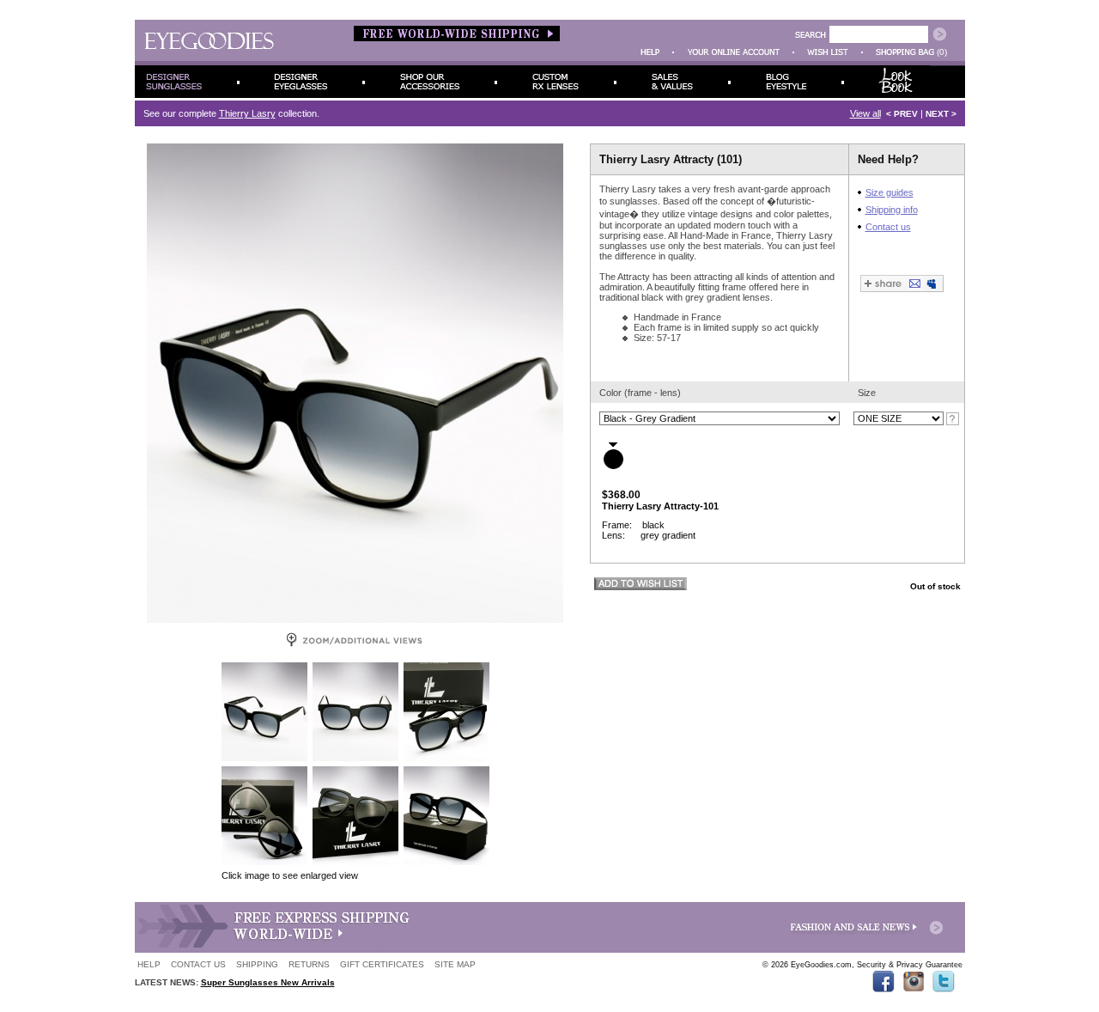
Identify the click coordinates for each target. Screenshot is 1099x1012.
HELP (149, 964)
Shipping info (891, 209)
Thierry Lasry (247, 113)
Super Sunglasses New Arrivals (268, 982)
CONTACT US (198, 964)
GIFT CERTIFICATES (382, 964)
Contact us (888, 227)
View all (865, 113)
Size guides (889, 192)
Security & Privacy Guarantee (909, 964)
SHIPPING (257, 964)
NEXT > (941, 114)
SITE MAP (455, 964)
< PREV (902, 114)
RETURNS (309, 964)
